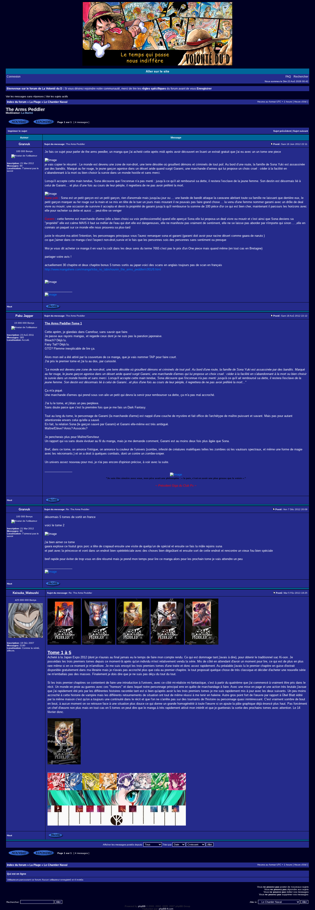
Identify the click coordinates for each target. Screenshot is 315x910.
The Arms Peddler (25, 109)
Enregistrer (204, 88)
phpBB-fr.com (166, 908)
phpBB (142, 906)
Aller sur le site (157, 71)
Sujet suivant (300, 131)
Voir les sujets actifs (57, 96)
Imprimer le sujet (17, 131)
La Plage (35, 102)
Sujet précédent (282, 131)
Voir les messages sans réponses (25, 96)
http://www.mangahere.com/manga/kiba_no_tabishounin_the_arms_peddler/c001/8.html (103, 269)
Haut (9, 306)
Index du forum (17, 102)
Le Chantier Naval (55, 102)
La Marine (27, 112)
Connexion (14, 76)
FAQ (288, 76)
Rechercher (301, 76)
